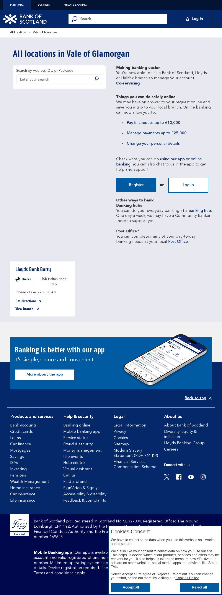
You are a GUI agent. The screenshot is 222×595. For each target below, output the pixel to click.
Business (44, 5)
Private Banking (75, 5)
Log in (188, 185)
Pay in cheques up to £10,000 (153, 123)
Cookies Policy (187, 578)
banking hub (200, 211)
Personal (17, 5)
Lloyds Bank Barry (33, 269)
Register (136, 185)
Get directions (28, 301)
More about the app (44, 374)
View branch (24, 309)
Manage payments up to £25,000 (157, 133)
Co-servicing (128, 83)
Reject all (199, 587)
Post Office (178, 242)
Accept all (131, 587)
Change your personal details (153, 144)
